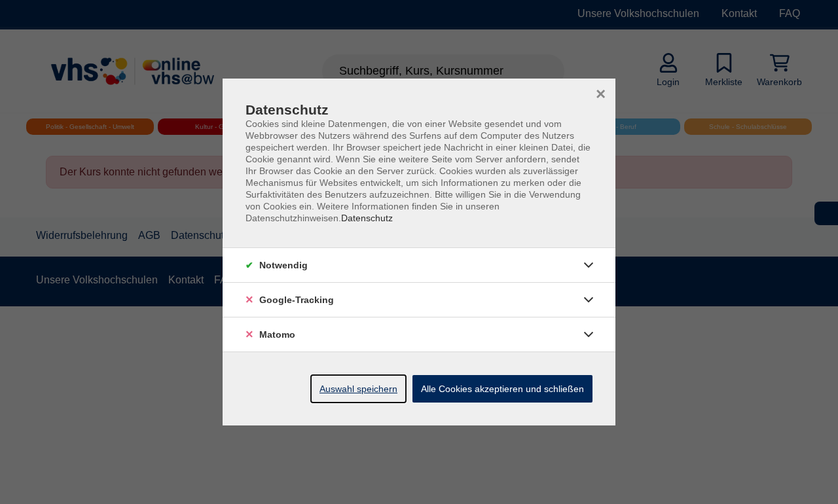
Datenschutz (367, 218)
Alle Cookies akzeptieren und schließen (502, 389)
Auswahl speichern (358, 389)
